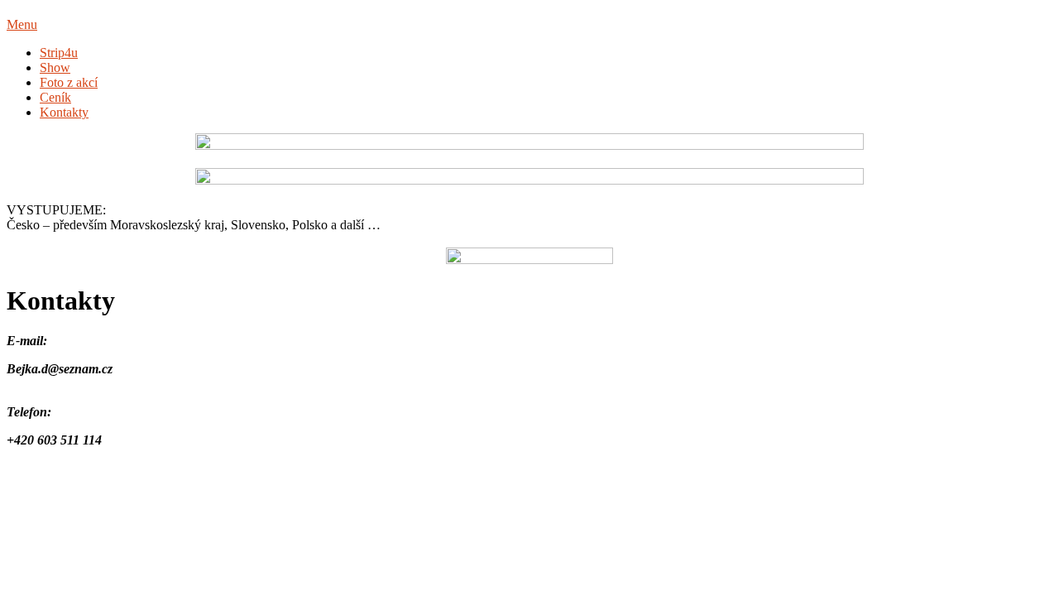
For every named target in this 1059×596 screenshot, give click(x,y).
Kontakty (64, 112)
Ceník (55, 97)
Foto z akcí (69, 82)
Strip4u (59, 53)
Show (55, 67)
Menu (22, 24)
